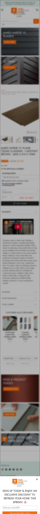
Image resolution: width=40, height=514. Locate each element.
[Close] (36, 479)
